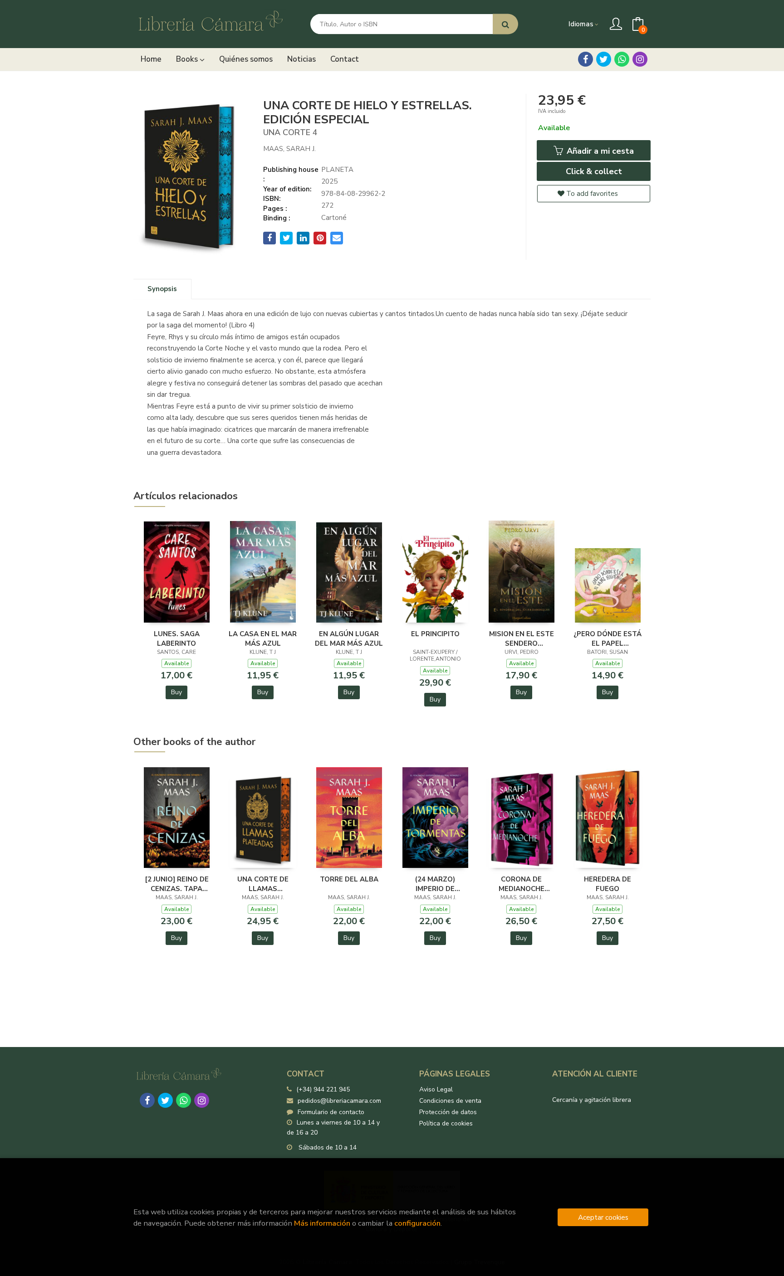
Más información (322, 1223)
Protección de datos (448, 1112)
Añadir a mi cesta (599, 151)
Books (188, 59)
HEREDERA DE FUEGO (607, 884)
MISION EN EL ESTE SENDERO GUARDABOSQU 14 (521, 638)
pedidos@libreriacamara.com (339, 1100)
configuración (417, 1223)
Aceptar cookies (603, 1217)
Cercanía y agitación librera (591, 1100)
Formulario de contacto (331, 1112)
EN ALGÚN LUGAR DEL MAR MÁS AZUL (349, 638)
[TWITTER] (603, 59)
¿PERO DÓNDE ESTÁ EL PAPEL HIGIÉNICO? (607, 638)
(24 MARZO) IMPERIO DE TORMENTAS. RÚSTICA (435, 884)
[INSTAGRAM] (639, 59)
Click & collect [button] (594, 171)
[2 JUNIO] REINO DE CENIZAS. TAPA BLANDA (177, 884)
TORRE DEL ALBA (349, 879)
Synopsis (162, 288)
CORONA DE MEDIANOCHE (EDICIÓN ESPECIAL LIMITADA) (521, 884)
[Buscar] (505, 24)
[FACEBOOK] (585, 59)
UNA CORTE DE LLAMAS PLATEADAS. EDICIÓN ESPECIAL (263, 884)
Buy (176, 692)
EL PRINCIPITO (435, 633)
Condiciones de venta (450, 1100)
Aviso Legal (436, 1089)
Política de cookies (446, 1123)
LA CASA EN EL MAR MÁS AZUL (263, 638)
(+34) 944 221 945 (323, 1089)
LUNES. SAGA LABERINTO (177, 638)
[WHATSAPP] (621, 59)
